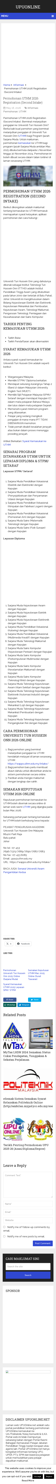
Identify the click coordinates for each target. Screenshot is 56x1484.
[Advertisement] (28, 54)
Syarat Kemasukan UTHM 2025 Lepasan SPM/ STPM (13, 987)
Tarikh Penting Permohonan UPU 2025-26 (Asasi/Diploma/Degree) (26, 1146)
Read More (28, 1480)
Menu (4, 16)
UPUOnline (28, 7)
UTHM (22, 111)
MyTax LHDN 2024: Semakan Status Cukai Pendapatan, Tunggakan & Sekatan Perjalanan (26, 1055)
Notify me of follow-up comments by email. (26, 1229)
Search (28, 1275)
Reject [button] (49, 1476)
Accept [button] (37, 1476)
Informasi (33, 108)
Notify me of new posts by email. (26, 1236)
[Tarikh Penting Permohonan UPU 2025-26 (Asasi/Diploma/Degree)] (28, 1127)
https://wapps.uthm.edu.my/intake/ (28, 763)
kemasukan (24, 143)
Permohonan (10, 111)
